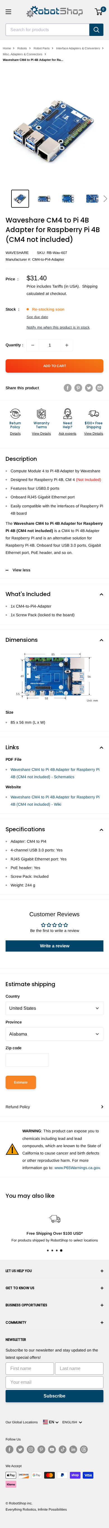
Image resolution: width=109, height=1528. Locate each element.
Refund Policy (18, 1107)
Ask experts (67, 434)
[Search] (96, 30)
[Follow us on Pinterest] (41, 1449)
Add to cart (54, 366)
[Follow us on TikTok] (63, 1449)
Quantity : (14, 345)
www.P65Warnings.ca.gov (77, 1167)
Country (13, 996)
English (70, 1422)
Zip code (14, 1048)
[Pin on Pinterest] (78, 388)
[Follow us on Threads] (84, 1449)
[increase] (67, 345)
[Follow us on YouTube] (52, 1449)
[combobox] (47, 30)
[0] (98, 11)
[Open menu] (8, 12)
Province (14, 1022)
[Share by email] (99, 388)
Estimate (21, 1082)
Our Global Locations (22, 1422)
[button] (105, 198)
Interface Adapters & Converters (78, 48)
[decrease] (33, 345)
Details (15, 434)
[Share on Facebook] (68, 388)
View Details (41, 434)
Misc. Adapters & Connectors (22, 54)
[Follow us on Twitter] (20, 1449)
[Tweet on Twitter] (89, 388)
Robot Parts (42, 48)
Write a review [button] (54, 945)
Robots (22, 48)
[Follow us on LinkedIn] (73, 1449)
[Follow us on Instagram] (31, 1449)
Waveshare (17, 253)
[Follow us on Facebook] (9, 1449)
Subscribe (54, 1396)
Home (7, 48)
